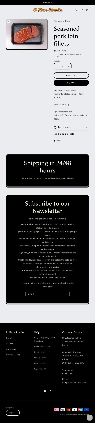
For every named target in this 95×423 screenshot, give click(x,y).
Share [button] (59, 141)
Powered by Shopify (82, 414)
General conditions (42, 347)
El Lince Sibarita (71, 414)
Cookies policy (40, 363)
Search (9, 338)
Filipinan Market (13, 355)
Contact (9, 344)
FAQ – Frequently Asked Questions (44, 339)
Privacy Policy (58, 278)
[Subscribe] (67, 294)
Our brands (11, 349)
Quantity (57, 61)
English (12, 413)
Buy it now (71, 83)
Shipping (67, 54)
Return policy (39, 352)
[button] (7, 10)
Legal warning (40, 369)
